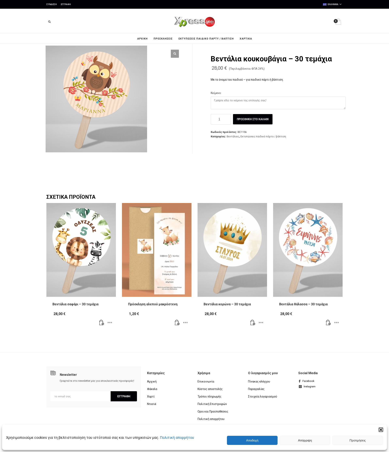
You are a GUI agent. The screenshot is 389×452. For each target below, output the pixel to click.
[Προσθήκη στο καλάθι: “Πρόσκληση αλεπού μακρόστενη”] (177, 323)
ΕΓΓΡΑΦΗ (123, 396)
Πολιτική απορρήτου (177, 437)
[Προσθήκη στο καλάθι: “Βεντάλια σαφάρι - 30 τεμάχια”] (102, 323)
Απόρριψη (305, 440)
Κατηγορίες (156, 373)
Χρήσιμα (204, 373)
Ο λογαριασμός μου (263, 373)
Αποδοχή (252, 440)
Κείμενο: (216, 93)
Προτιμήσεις (357, 440)
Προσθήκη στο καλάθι (253, 119)
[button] (381, 430)
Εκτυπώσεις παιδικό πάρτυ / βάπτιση (263, 136)
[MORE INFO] (110, 323)
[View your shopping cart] (338, 22)
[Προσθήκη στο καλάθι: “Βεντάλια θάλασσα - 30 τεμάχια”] (328, 323)
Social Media (308, 373)
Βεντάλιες (233, 136)
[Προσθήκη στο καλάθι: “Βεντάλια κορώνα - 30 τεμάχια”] (253, 323)
